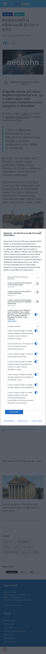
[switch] (37, 283)
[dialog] (23, 327)
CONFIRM (14, 412)
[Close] (41, 233)
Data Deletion (9, 421)
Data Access (23, 421)
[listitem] (23, 278)
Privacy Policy (37, 421)
